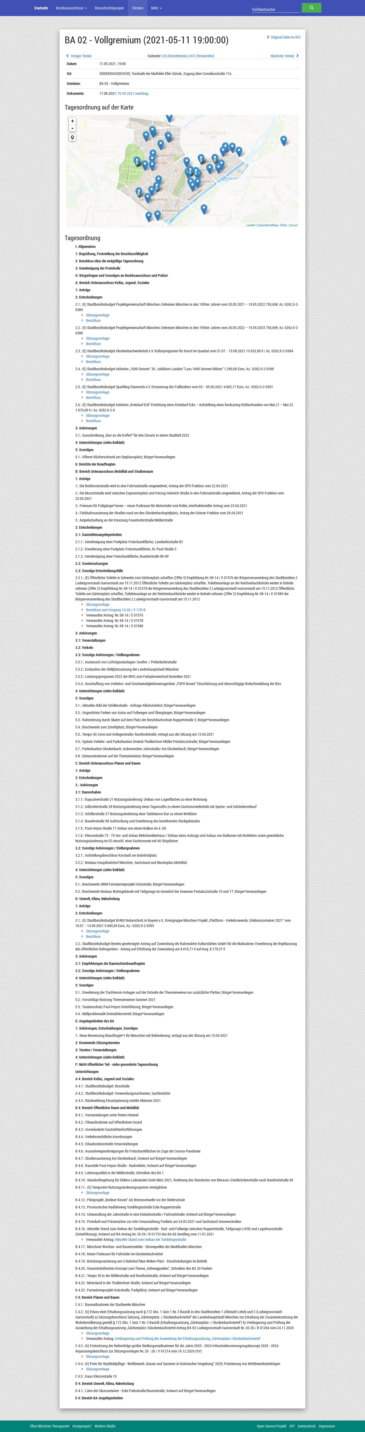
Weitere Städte (105, 1426)
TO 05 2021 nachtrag (133, 93)
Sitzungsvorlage (97, 315)
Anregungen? (82, 1426)
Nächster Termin (283, 55)
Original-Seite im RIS (285, 37)
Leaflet (250, 225)
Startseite (41, 7)
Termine (137, 7)
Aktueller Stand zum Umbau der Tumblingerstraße (150, 1239)
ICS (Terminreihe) (202, 55)
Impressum (327, 1426)
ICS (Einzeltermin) (175, 55)
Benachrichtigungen (109, 7)
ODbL (284, 225)
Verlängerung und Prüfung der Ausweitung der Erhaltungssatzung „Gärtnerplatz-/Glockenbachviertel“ (188, 1338)
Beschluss (93, 320)
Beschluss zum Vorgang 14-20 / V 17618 (116, 609)
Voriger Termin (81, 55)
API (292, 1426)
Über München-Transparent (49, 1426)
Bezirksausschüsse (70, 7)
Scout (293, 225)
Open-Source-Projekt (271, 1426)
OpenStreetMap (268, 225)
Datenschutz (307, 1426)
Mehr (155, 7)
